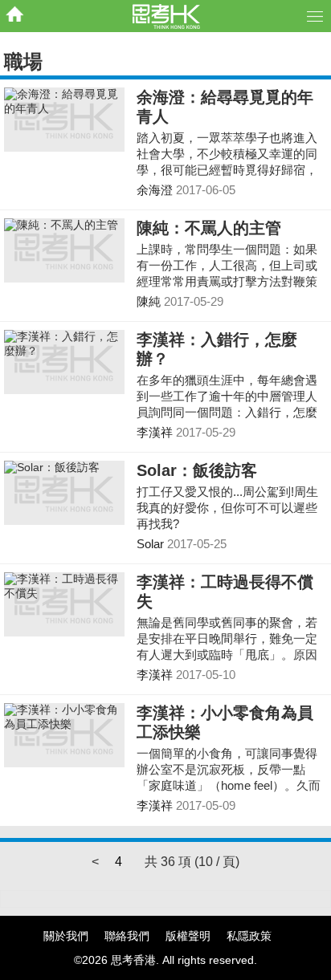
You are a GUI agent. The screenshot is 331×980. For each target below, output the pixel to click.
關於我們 (65, 935)
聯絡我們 (126, 935)
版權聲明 (188, 935)
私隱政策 (249, 935)
